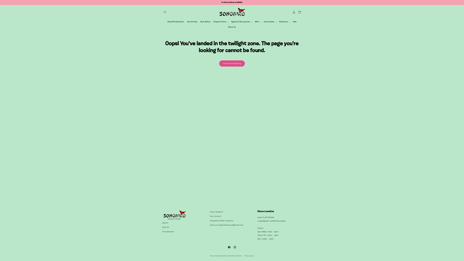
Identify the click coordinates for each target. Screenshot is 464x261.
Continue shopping (232, 63)
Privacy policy (249, 256)
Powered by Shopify (235, 256)
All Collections (168, 232)
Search (165, 223)
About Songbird (216, 212)
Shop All (165, 227)
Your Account (215, 216)
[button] (165, 12)
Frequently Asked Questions (221, 221)
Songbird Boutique (221, 256)
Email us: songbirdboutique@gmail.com (226, 225)
